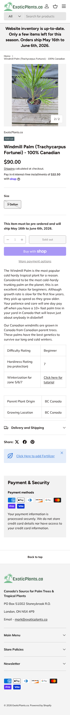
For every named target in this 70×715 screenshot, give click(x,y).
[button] (55, 6)
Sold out (47, 239)
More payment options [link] (35, 261)
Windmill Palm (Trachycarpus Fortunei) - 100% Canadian (34, 59)
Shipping (9, 168)
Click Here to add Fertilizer (35, 456)
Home (7, 56)
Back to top (35, 557)
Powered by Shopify (40, 705)
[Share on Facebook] (25, 442)
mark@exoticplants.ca (31, 619)
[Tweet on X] (17, 442)
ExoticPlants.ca (13, 132)
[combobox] (35, 16)
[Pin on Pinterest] (32, 442)
